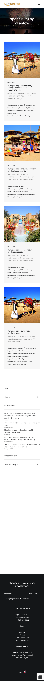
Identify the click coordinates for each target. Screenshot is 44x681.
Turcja (28, 110)
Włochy (9, 353)
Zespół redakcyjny (22, 640)
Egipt (14, 113)
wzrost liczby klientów (14, 110)
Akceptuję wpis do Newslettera (17, 599)
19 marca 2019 (13, 267)
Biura (21, 105)
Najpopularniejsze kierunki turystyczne (19, 351)
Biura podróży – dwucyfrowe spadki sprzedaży (19, 332)
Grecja (24, 110)
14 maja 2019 (13, 105)
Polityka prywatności (22, 638)
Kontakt (22, 632)
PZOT (33, 110)
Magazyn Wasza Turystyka (22, 652)
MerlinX (9, 113)
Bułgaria (24, 361)
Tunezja (14, 364)
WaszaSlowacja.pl (22, 658)
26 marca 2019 (13, 186)
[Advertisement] (22, 495)
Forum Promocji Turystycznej (22, 655)
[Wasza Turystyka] (12, 4)
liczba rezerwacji (12, 108)
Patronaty (22, 635)
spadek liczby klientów (26, 108)
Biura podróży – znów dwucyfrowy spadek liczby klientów (21, 170)
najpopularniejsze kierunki (15, 359)
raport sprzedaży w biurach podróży (18, 116)
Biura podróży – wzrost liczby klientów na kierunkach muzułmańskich (19, 88)
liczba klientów (30, 105)
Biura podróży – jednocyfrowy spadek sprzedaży (19, 251)
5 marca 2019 (13, 348)
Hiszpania (20, 197)
